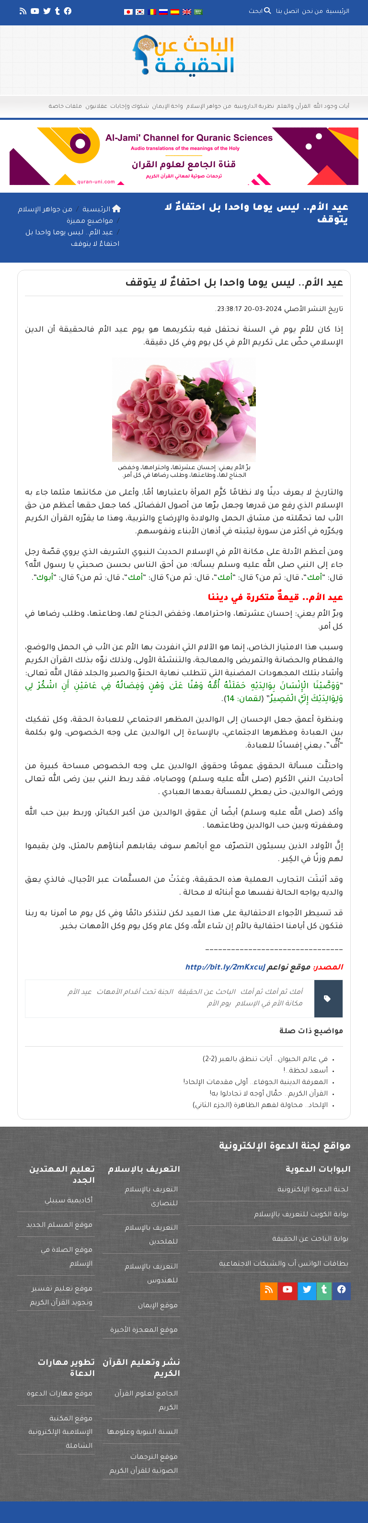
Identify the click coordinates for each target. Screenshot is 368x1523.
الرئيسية (337, 12)
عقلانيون (96, 107)
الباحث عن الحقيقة (206, 993)
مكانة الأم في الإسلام (269, 1004)
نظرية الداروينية (254, 107)
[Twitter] (46, 13)
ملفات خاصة (65, 107)
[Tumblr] (57, 13)
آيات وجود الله (331, 107)
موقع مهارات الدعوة (59, 1394)
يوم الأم (219, 1004)
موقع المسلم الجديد (59, 1226)
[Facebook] (66, 13)
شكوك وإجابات (129, 107)
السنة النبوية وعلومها (142, 1433)
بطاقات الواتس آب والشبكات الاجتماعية (283, 1265)
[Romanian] (151, 13)
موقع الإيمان (158, 1306)
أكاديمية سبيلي (68, 1201)
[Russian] (163, 13)
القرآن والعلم (293, 107)
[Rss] (22, 13)
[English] (187, 13)
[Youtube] (34, 13)
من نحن (312, 12)
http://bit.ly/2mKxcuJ (225, 968)
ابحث (256, 12)
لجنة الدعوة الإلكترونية (312, 1190)
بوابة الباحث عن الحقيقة (310, 1240)
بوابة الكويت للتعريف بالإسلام (301, 1215)
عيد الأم (80, 993)
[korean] (140, 13)
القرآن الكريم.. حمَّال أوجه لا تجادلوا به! (269, 1094)
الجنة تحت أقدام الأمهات (134, 993)
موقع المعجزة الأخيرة (144, 1331)
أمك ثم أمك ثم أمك (271, 993)
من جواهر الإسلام (208, 107)
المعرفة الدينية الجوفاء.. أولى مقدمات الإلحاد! (256, 1083)
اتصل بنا (287, 12)
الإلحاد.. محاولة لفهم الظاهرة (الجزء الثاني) (260, 1106)
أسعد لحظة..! (306, 1071)
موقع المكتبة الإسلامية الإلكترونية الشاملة (60, 1433)
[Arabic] (198, 13)
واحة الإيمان (167, 107)
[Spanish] (175, 13)
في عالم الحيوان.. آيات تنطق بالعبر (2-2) (265, 1060)
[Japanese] (128, 13)
